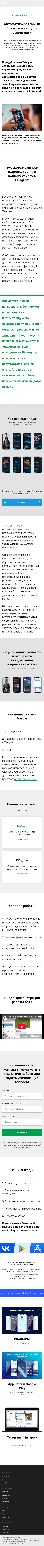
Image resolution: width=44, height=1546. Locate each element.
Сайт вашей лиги (9, 1117)
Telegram (5, 1483)
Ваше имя (6, 1091)
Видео (4, 1514)
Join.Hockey (5, 1529)
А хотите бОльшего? (25, 779)
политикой (19, 1543)
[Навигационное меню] (3, 3)
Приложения (6, 1501)
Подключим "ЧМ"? (22, 873)
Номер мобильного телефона (14, 1104)
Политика (5, 1498)
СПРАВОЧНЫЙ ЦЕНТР (22, 16)
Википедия (5, 1517)
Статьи (4, 1511)
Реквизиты (5, 1492)
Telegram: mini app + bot (22, 1439)
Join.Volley (5, 1533)
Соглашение (6, 1495)
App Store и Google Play (22, 1386)
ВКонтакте (22, 1339)
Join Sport (5, 1526)
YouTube (4, 1479)
